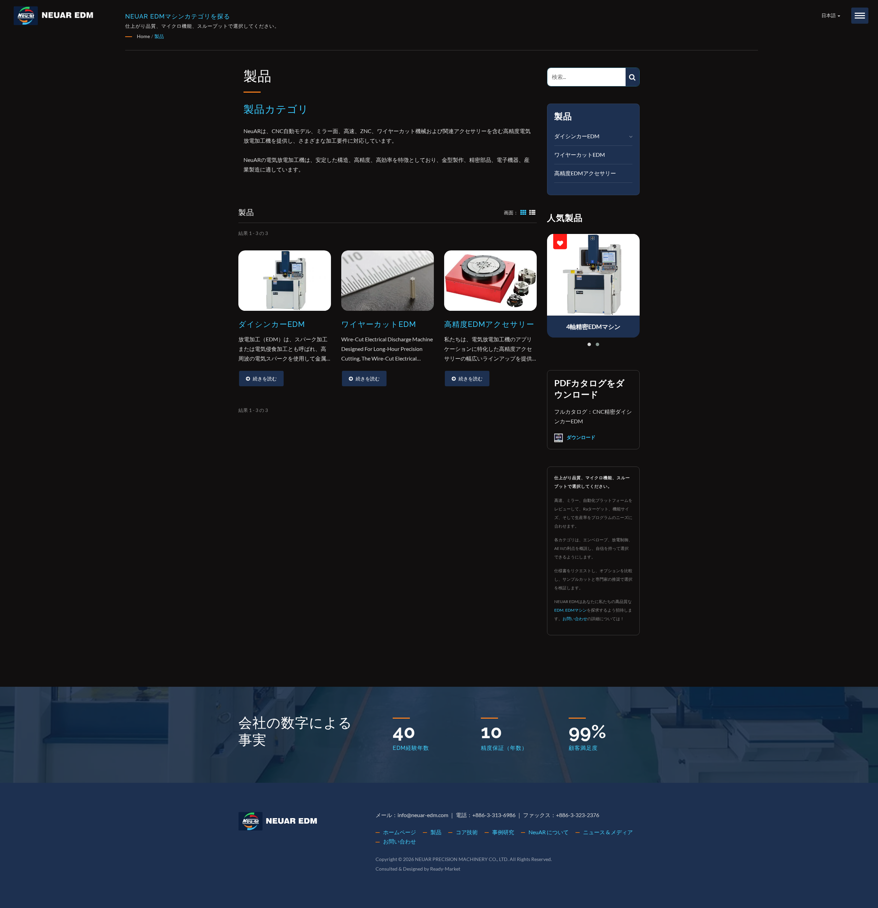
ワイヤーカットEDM (579, 154)
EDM (558, 610)
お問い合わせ (574, 618)
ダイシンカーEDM (577, 136)
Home (143, 36)
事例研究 (503, 832)
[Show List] (532, 212)
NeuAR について (549, 832)
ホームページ (399, 832)
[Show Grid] (523, 212)
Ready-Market (445, 869)
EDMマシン (576, 610)
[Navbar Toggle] (859, 16)
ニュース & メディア (608, 832)
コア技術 (467, 832)
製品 (159, 36)
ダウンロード (580, 437)
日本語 (829, 15)
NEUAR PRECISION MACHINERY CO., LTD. (462, 859)
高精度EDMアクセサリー (585, 173)
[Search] (632, 77)
